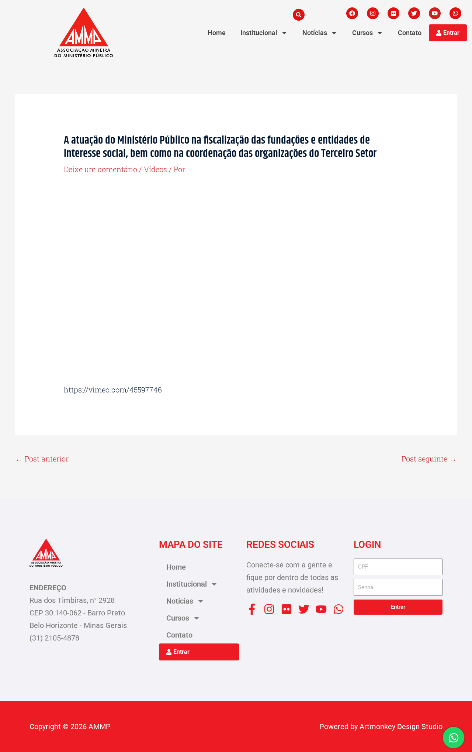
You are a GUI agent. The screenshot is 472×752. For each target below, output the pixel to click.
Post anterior (42, 458)
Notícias (314, 33)
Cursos (362, 33)
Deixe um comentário (100, 169)
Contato (409, 33)
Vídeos (155, 169)
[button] (299, 15)
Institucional (258, 33)
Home (217, 33)
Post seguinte (429, 458)
